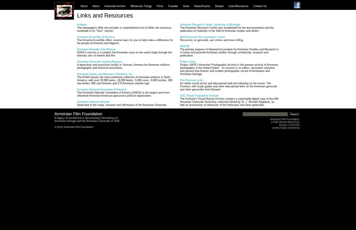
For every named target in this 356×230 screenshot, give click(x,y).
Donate (219, 6)
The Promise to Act (191, 80)
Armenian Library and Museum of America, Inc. (105, 74)
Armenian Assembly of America (96, 37)
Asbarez (82, 24)
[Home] (64, 18)
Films (160, 6)
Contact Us (260, 6)
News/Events (202, 6)
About (96, 6)
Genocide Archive (114, 6)
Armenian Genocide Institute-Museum (99, 61)
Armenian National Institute (93, 101)
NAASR (184, 46)
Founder (173, 6)
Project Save (188, 61)
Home (84, 6)
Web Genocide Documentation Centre (202, 37)
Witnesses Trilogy (141, 6)
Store (186, 6)
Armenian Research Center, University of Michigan (210, 24)
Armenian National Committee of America (101, 89)
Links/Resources (238, 6)
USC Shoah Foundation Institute (199, 95)
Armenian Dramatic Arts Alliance (96, 49)
